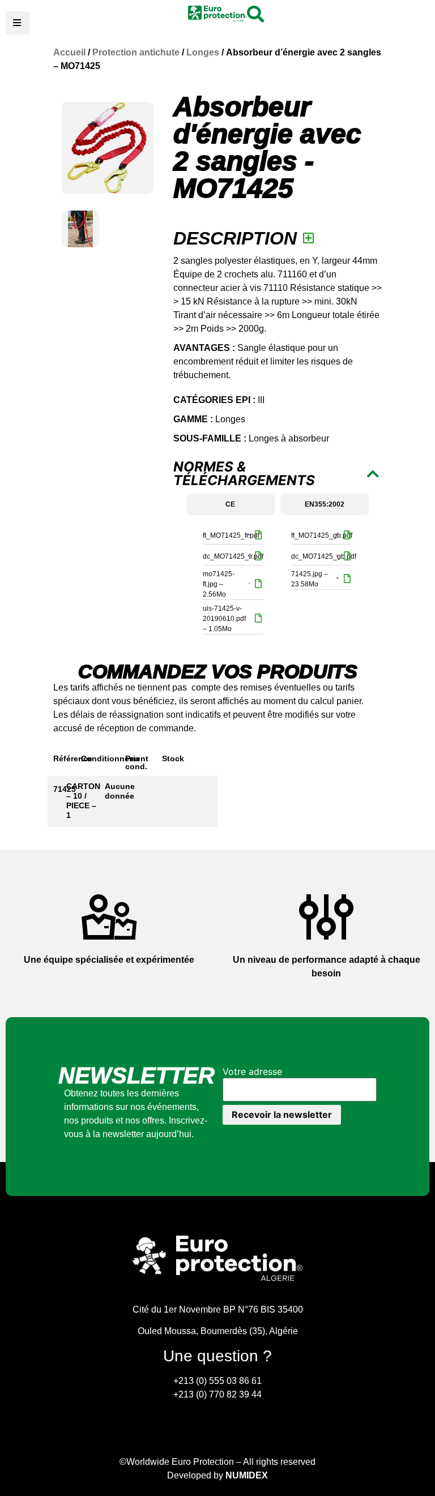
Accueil (69, 52)
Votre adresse (252, 1071)
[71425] (80, 229)
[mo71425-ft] (107, 148)
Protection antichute (136, 52)
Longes (202, 52)
